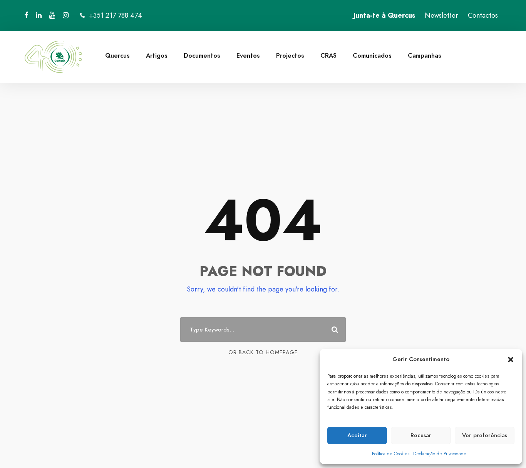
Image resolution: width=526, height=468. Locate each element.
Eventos (248, 55)
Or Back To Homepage (263, 352)
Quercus (117, 55)
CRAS (328, 55)
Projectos (290, 55)
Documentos (202, 55)
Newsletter (441, 15)
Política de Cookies (390, 453)
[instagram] (66, 15)
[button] (510, 359)
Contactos (483, 15)
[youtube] (52, 15)
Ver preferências (484, 435)
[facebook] (26, 15)
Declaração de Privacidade (439, 453)
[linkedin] (39, 15)
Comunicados (372, 55)
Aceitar (357, 435)
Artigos (157, 55)
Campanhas (424, 55)
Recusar (420, 435)
